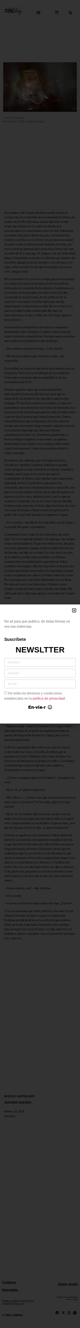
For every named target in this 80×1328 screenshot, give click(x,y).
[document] (40, 664)
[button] (74, 610)
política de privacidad (49, 698)
